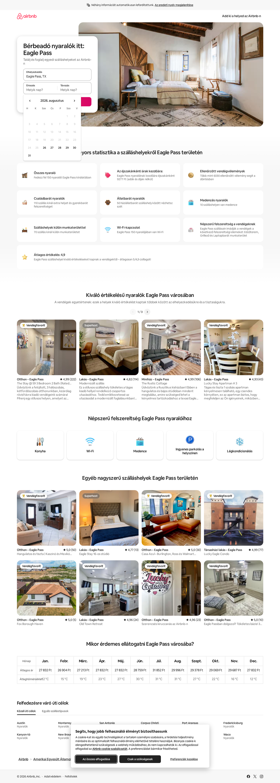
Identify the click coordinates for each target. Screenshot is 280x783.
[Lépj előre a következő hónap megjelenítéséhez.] (74, 101)
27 (51, 147)
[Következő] (147, 312)
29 (67, 147)
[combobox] (57, 76)
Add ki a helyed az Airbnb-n (241, 16)
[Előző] (133, 312)
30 (74, 147)
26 (44, 147)
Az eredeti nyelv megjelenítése (174, 5)
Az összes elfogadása (96, 759)
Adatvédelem (52, 776)
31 (29, 155)
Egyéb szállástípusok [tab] (55, 711)
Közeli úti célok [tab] (26, 711)
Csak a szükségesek (140, 759)
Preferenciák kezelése (184, 759)
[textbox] (40, 89)
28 (59, 147)
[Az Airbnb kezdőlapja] (27, 16)
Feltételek (71, 776)
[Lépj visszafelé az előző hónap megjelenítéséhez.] (30, 101)
